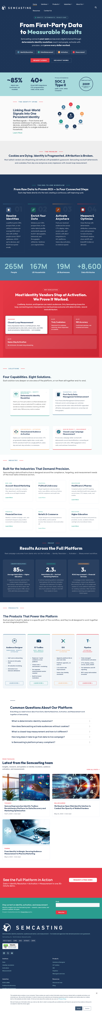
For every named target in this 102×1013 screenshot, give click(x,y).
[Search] (95, 7)
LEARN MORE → (14, 683)
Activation (5, 968)
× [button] (97, 992)
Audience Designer (59, 962)
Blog (54, 985)
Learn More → (63, 683)
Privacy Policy (62, 999)
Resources (36, 11)
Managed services (59, 973)
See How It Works (61, 60)
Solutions (44, 4)
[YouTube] (12, 953)
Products (55, 4)
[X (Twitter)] (8, 953)
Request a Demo (40, 60)
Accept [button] (79, 1008)
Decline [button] (87, 1008)
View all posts (92, 769)
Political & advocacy (9, 985)
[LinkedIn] (4, 953)
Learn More (9, 497)
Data (3, 962)
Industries (67, 4)
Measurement (6, 971)
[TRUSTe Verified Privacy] (10, 946)
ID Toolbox (56, 965)
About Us (79, 4)
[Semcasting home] (32, 927)
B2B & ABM (6, 982)
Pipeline (55, 971)
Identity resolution (8, 965)
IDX (54, 968)
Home (35, 4)
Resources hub (57, 982)
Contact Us (48, 11)
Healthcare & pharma (9, 988)
